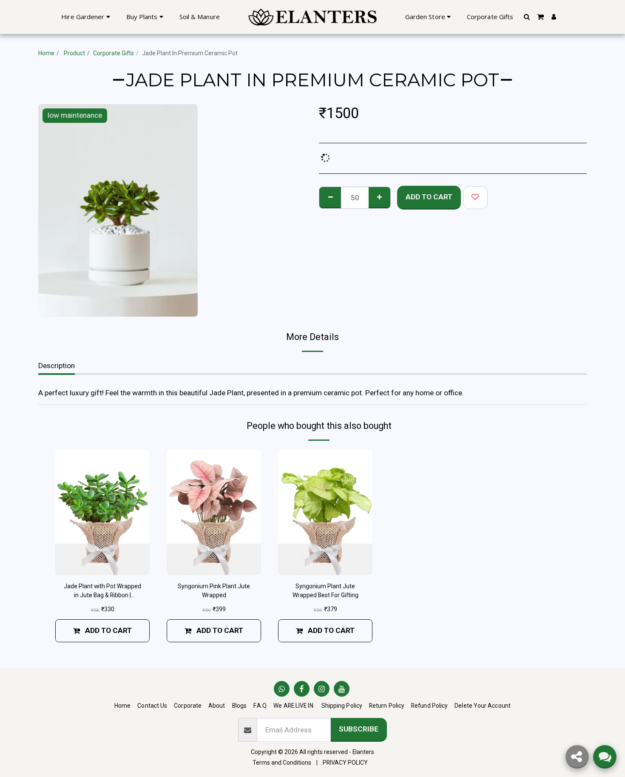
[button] (526, 17)
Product (73, 53)
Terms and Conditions (282, 762)
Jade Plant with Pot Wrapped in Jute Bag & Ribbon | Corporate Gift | (102, 591)
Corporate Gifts (113, 53)
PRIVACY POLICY (345, 762)
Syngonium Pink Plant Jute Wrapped (214, 590)
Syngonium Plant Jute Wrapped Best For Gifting (325, 590)
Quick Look (102, 564)
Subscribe (358, 729)
